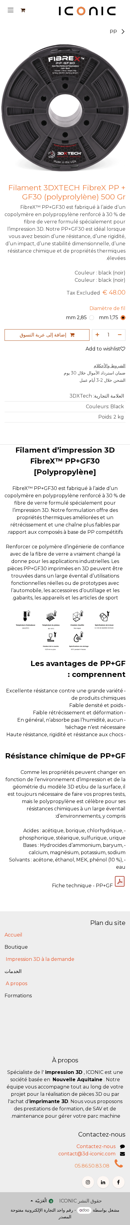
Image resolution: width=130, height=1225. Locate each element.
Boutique (16, 947)
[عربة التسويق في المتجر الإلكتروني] (23, 10)
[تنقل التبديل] (11, 10)
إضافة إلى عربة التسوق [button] (43, 335)
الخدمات (13, 971)
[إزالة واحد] (120, 335)
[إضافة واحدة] (97, 335)
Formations (18, 996)
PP (114, 32)
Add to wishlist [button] (103, 349)
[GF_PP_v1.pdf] (119, 881)
